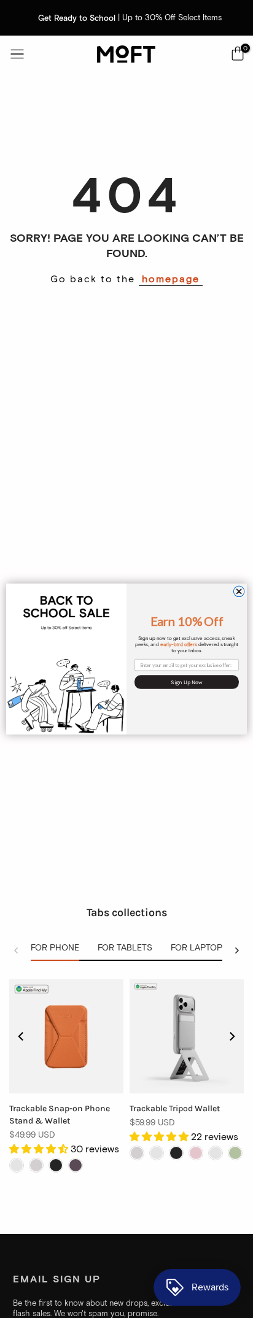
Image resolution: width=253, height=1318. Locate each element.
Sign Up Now (187, 682)
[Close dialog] (238, 591)
